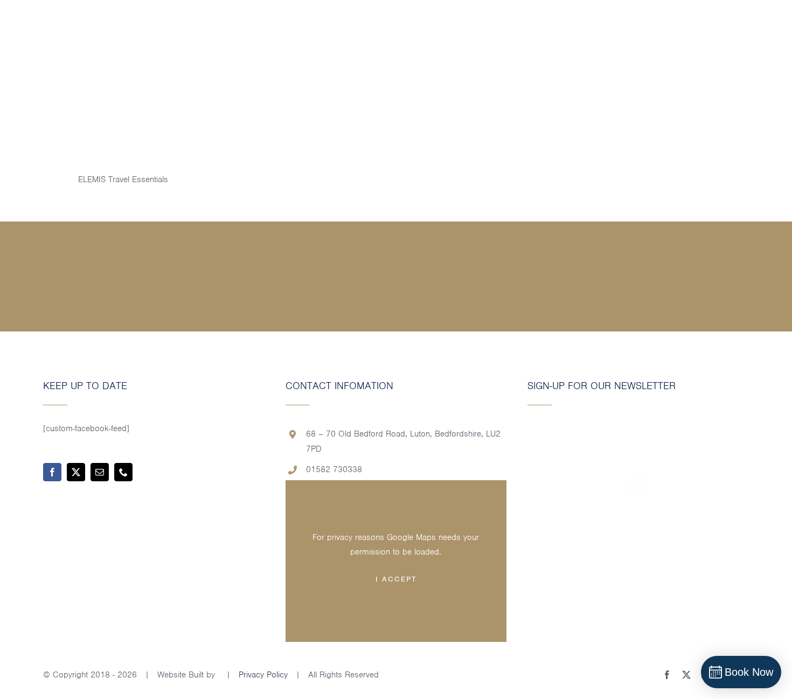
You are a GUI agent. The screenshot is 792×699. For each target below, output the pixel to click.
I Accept (396, 579)
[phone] (123, 472)
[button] (766, 32)
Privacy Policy (263, 674)
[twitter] (76, 472)
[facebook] (52, 472)
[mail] (100, 472)
